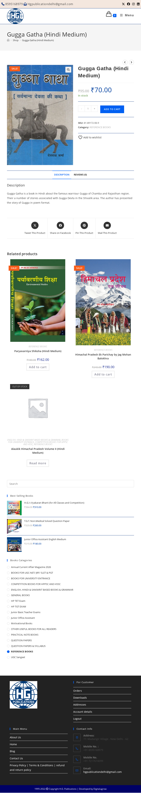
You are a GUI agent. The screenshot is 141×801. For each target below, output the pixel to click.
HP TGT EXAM (18, 606)
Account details (82, 711)
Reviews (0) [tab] (80, 174)
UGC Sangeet (18, 657)
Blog (12, 751)
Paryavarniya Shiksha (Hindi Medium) (37, 351)
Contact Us (16, 758)
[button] (68, 70)
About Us (15, 737)
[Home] (8, 40)
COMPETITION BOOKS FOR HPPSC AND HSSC (36, 584)
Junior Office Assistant (23, 617)
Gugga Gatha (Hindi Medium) (38, 40)
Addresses (79, 704)
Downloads (80, 697)
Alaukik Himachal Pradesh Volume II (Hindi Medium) (38, 450)
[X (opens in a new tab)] (123, 4)
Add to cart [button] (38, 367)
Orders (77, 690)
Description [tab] (61, 174)
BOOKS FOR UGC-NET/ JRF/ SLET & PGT (32, 572)
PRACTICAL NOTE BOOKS (24, 634)
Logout (77, 718)
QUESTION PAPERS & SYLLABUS (28, 646)
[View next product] (131, 62)
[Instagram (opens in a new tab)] (133, 4)
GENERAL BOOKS (20, 595)
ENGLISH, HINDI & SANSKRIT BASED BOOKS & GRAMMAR (33, 439)
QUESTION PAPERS (21, 640)
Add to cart (112, 109)
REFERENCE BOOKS (100, 127)
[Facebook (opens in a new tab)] (128, 4)
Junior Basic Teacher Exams (25, 612)
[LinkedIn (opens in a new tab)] (138, 4)
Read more (37, 463)
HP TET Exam (18, 600)
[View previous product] (125, 62)
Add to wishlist (92, 137)
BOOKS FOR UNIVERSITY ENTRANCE (30, 578)
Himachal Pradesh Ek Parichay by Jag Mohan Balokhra (103, 356)
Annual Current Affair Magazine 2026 (31, 567)
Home (13, 744)
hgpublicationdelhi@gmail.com (102, 772)
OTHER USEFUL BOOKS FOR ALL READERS (33, 629)
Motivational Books (21, 623)
